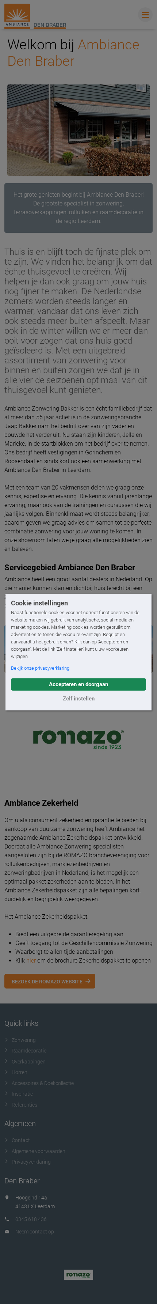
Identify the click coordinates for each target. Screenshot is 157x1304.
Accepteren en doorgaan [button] (78, 684)
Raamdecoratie (29, 1051)
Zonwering (24, 1040)
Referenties (24, 1105)
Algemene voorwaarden (38, 1151)
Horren (19, 1072)
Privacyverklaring (31, 1162)
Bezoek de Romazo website (47, 981)
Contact (21, 1140)
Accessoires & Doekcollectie (43, 1083)
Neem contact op (34, 1232)
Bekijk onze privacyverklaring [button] (40, 668)
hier (31, 960)
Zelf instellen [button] (79, 698)
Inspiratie (22, 1094)
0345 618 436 (31, 1219)
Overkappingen (29, 1062)
